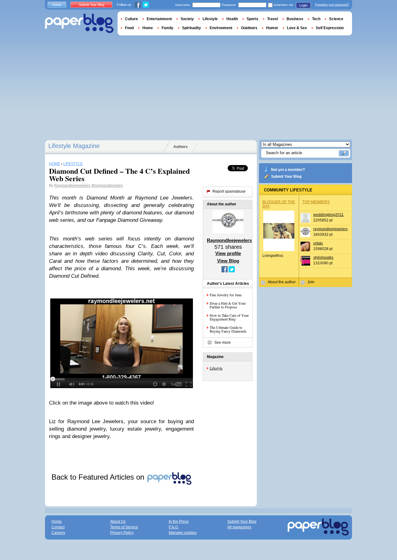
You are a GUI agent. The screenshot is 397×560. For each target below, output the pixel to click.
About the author (282, 282)
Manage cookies (183, 533)
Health (232, 19)
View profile (228, 253)
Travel (272, 19)
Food (129, 28)
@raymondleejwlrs (107, 185)
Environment (221, 28)
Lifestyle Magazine (74, 145)
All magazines (239, 527)
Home (56, 5)
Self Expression (330, 28)
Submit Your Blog (286, 176)
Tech (316, 19)
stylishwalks (323, 257)
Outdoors (249, 28)
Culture (131, 19)
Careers (58, 533)
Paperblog (79, 23)
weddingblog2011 (328, 215)
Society (187, 19)
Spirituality (191, 28)
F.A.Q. (174, 527)
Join (310, 282)
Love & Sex (297, 28)
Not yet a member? (288, 170)
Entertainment (159, 19)
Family (167, 28)
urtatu (318, 243)
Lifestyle (216, 367)
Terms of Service (124, 527)
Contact (58, 527)
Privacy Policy (122, 533)
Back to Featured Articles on (98, 477)
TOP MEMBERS (316, 202)
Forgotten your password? (332, 4)
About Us (118, 521)
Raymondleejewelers (72, 185)
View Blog (228, 260)
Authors (180, 147)
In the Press (179, 521)
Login (303, 5)
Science (336, 19)
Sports (252, 19)
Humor (272, 28)
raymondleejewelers (330, 229)
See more (222, 342)
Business (295, 19)
